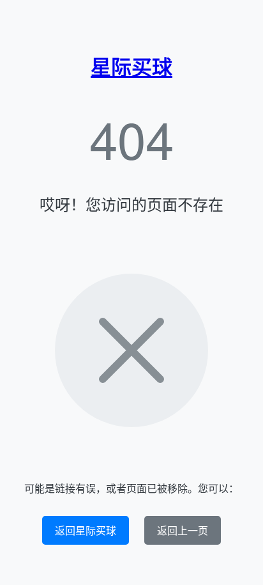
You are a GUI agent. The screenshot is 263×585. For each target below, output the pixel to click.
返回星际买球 (85, 530)
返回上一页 (182, 530)
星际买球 (131, 66)
